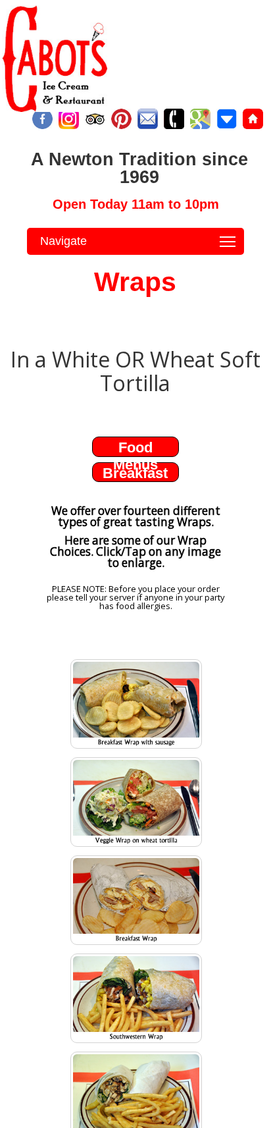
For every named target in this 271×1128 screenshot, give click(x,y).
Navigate (63, 241)
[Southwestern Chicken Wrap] (136, 1042)
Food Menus (135, 456)
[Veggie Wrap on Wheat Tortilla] (136, 846)
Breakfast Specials (135, 481)
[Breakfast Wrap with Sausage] (136, 748)
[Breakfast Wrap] (136, 944)
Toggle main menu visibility (227, 241)
